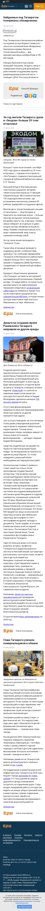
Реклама (17, 835)
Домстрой (17, 390)
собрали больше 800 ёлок (15, 296)
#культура (8, 624)
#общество (8, 307)
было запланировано (29, 616)
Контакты (28, 835)
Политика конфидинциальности (12, 838)
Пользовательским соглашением (22, 901)
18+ (38, 6)
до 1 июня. (17, 765)
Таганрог (11, 6)
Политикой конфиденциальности (27, 902)
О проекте (7, 835)
